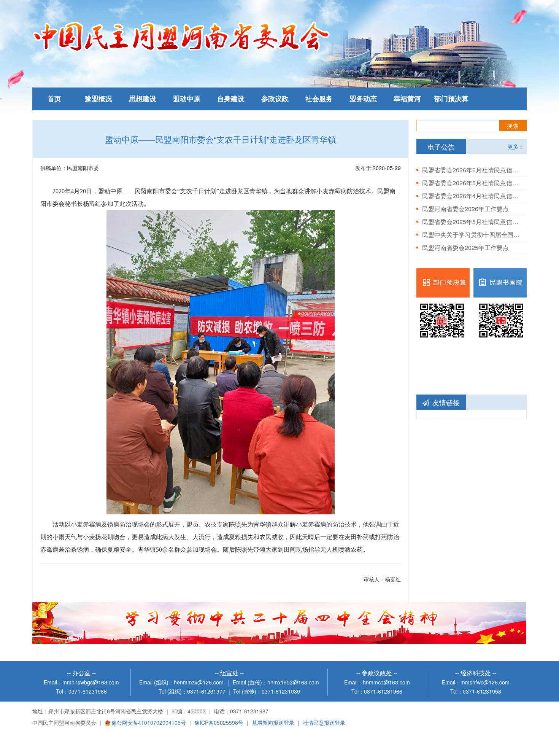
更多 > (515, 146)
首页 (54, 99)
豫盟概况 (98, 99)
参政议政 (275, 99)
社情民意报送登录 (324, 722)
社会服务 (319, 99)
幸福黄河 (407, 99)
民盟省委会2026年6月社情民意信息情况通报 (471, 169)
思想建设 (142, 99)
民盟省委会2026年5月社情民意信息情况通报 (471, 182)
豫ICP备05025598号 (218, 722)
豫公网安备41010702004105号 (148, 722)
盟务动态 (363, 99)
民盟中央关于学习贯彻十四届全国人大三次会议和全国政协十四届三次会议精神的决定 (471, 234)
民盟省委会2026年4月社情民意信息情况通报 (471, 195)
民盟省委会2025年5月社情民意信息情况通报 (471, 221)
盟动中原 (186, 99)
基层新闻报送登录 (273, 722)
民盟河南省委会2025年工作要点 (465, 247)
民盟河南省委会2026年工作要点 (465, 208)
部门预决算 (451, 99)
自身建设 (231, 99)
